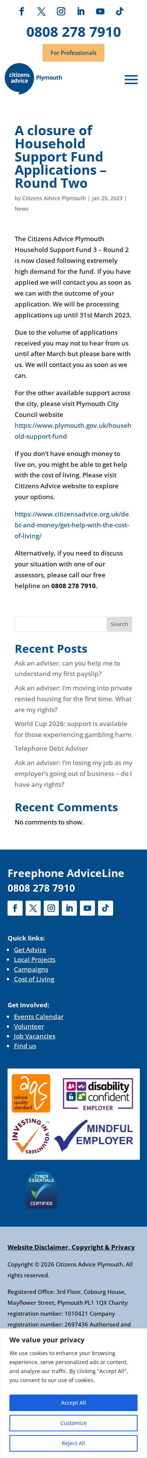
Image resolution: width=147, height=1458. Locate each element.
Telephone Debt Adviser (51, 748)
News (22, 208)
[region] (73, 1393)
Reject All (73, 1443)
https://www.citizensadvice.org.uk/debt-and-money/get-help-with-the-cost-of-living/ (72, 525)
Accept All (73, 1402)
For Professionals (73, 52)
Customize (73, 1422)
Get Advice (30, 949)
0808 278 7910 (73, 31)
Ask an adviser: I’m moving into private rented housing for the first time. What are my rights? (73, 699)
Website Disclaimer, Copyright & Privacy (71, 1247)
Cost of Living (34, 979)
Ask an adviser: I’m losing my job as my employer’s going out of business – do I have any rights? (73, 773)
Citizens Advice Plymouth (54, 198)
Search (119, 624)
